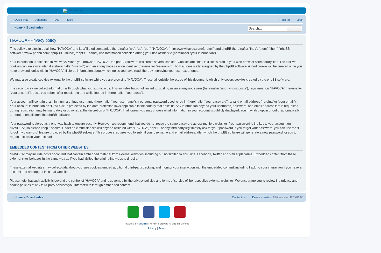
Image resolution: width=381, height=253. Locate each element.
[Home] (157, 11)
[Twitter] (164, 212)
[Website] (133, 212)
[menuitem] (38, 20)
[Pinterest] (180, 212)
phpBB (143, 223)
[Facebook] (148, 212)
